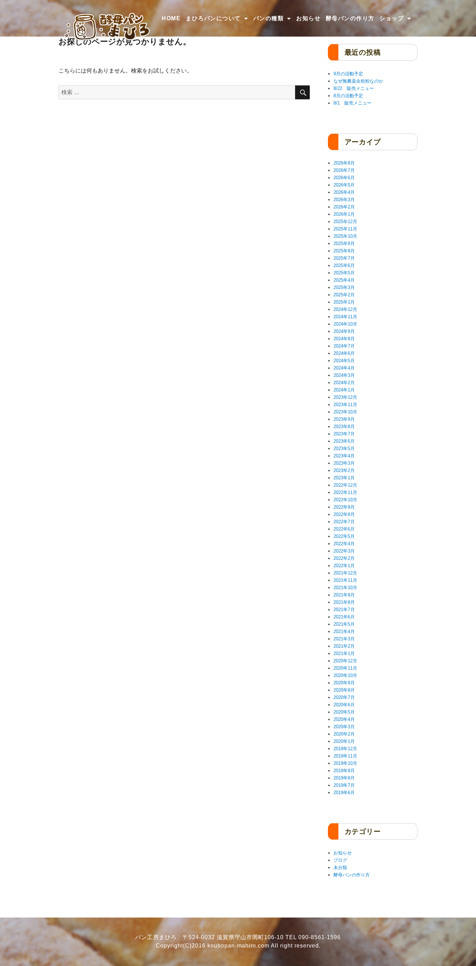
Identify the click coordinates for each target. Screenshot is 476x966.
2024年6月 (344, 353)
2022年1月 (344, 565)
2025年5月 (344, 272)
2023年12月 (345, 397)
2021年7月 (344, 609)
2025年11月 (345, 228)
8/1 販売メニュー (352, 103)
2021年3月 (344, 638)
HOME (171, 18)
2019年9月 (344, 770)
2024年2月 (344, 382)
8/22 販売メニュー (353, 88)
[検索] (302, 92)
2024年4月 (344, 368)
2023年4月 (344, 455)
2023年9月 (344, 419)
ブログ (340, 860)
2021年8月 (344, 602)
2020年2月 (344, 734)
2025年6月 (344, 265)
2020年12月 (345, 660)
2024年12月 (345, 309)
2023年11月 (345, 404)
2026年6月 (344, 177)
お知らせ (308, 18)
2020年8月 (344, 690)
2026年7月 (344, 170)
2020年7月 (344, 697)
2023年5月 (344, 448)
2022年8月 (344, 514)
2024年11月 (345, 316)
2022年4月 (344, 543)
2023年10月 (345, 411)
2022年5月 (344, 536)
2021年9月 (344, 595)
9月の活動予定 (348, 73)
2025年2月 (344, 294)
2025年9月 (344, 243)
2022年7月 (344, 521)
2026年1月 (344, 214)
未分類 (340, 867)
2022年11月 (345, 492)
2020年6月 (344, 704)
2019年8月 (344, 778)
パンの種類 (268, 18)
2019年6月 (344, 792)
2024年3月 (344, 375)
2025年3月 (344, 287)
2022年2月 (344, 558)
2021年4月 (344, 631)
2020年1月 (344, 741)
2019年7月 (344, 785)
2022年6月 (344, 529)
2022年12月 (345, 485)
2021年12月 (345, 573)
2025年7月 (344, 258)
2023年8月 (344, 426)
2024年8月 (344, 338)
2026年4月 (344, 192)
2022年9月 (344, 507)
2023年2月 (344, 470)
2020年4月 (344, 719)
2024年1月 (344, 390)
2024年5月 (344, 360)
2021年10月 (345, 587)
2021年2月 (344, 646)
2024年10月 (345, 324)
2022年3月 (344, 551)
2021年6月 (344, 616)
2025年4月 (344, 280)
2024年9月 (344, 331)
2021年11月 (345, 580)
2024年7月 (344, 346)
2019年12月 (345, 748)
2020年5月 (344, 712)
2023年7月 (344, 433)
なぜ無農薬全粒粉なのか (358, 81)
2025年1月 (344, 302)
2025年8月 (344, 250)
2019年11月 (345, 756)
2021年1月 (344, 653)
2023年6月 (344, 441)
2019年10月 (345, 763)
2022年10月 (345, 499)
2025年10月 (345, 236)
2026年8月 (344, 163)
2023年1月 (344, 477)
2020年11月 (345, 668)
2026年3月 (344, 199)
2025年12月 (345, 221)
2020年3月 (344, 726)
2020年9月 (344, 682)
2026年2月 (344, 207)
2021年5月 (344, 624)
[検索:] (177, 92)
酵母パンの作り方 (350, 18)
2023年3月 (344, 463)
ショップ (391, 18)
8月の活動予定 (348, 95)
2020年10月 (345, 675)
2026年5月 (344, 185)
